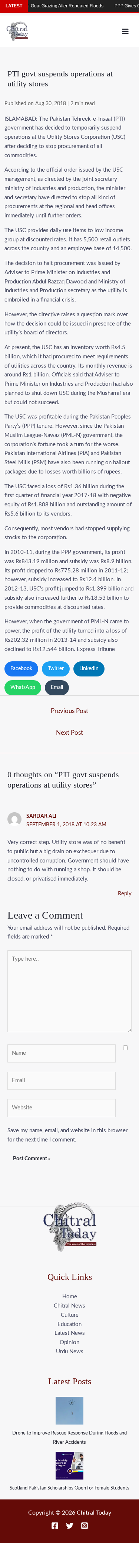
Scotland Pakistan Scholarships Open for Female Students (69, 1488)
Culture (70, 1315)
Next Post (69, 733)
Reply (125, 893)
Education (69, 1324)
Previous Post (69, 711)
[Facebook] (55, 1525)
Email (57, 687)
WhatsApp (22, 687)
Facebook (21, 668)
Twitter (56, 668)
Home (69, 1296)
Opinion (69, 1342)
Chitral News (69, 1306)
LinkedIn (89, 668)
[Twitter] (69, 1525)
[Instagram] (84, 1525)
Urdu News (69, 1351)
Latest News (69, 1333)
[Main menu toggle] (125, 31)
